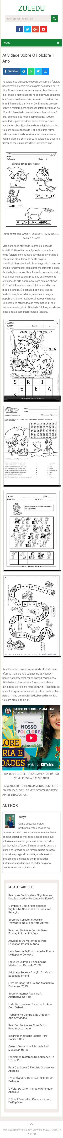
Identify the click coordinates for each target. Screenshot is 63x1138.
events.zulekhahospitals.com (17, 1129)
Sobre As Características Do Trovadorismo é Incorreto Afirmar (28, 921)
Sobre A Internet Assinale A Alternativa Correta (25, 995)
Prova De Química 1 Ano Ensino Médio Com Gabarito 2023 (27, 963)
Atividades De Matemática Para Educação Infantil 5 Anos (27, 942)
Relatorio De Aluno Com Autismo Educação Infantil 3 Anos (28, 932)
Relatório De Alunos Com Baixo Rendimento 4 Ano (27, 1027)
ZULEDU (31, 8)
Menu (7, 42)
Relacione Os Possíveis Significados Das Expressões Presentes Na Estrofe (31, 897)
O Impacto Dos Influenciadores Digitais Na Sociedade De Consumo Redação (29, 909)
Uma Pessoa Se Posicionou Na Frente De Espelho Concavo (31, 953)
